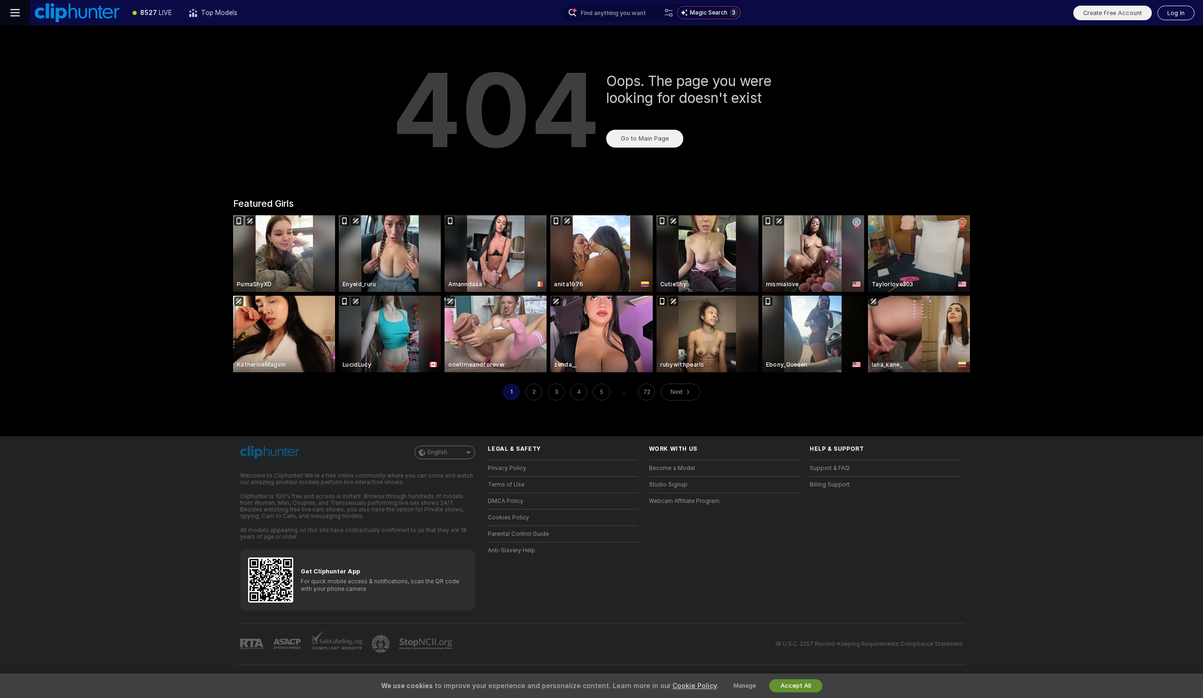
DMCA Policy (505, 501)
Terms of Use (506, 484)
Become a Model (672, 468)
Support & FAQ (830, 468)
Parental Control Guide (518, 534)
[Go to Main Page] (77, 12)
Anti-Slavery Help (511, 550)
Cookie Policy (694, 686)
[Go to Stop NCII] (426, 644)
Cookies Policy (508, 517)
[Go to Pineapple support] (381, 644)
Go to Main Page (645, 138)
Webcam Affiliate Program (684, 501)
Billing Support (830, 484)
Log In (1176, 12)
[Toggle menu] (15, 12)
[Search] (668, 12)
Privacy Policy (507, 468)
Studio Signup (668, 484)
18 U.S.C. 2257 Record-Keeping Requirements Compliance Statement (868, 644)
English (437, 452)
